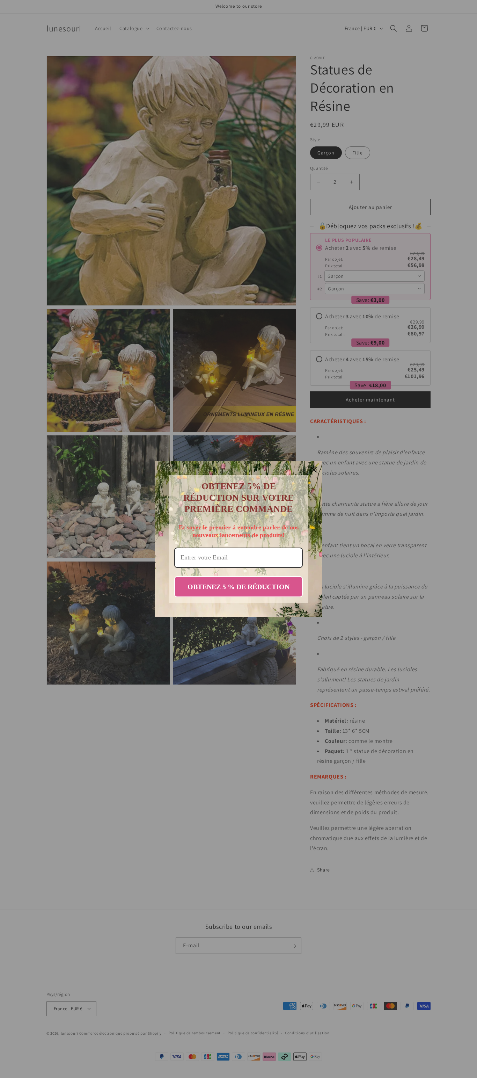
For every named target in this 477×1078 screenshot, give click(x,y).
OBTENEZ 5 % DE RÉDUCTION (238, 587)
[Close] (314, 469)
